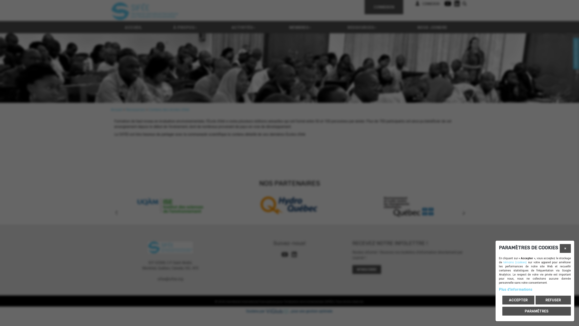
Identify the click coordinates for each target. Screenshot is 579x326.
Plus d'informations (515, 289)
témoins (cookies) (515, 262)
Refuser (553, 300)
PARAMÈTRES (536, 311)
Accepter (518, 300)
